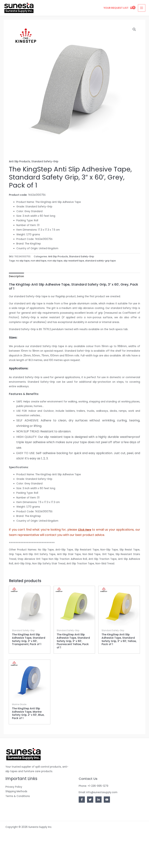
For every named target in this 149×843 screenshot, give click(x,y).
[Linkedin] (98, 799)
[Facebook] (82, 799)
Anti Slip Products (19, 161)
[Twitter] (90, 799)
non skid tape (38, 260)
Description (16, 276)
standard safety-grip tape (100, 260)
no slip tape (23, 260)
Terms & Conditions (17, 796)
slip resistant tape (74, 260)
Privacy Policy (13, 787)
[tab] (16, 276)
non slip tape (55, 260)
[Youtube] (107, 799)
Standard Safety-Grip (44, 161)
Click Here (84, 530)
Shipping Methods (16, 791)
